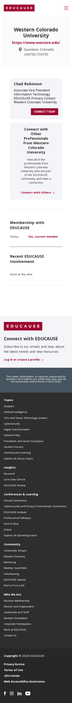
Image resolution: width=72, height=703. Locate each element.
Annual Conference (15, 501)
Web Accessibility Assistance (24, 681)
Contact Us (10, 636)
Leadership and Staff (16, 612)
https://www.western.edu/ (36, 43)
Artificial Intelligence (15, 412)
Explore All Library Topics (18, 459)
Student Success (13, 447)
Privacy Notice (14, 664)
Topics (8, 400)
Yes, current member (43, 237)
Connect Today (44, 111)
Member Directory (14, 557)
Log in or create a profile (22, 360)
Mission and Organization (19, 607)
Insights (10, 467)
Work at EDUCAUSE (15, 630)
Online (8, 530)
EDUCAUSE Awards (15, 580)
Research (9, 474)
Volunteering (11, 574)
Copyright (11, 656)
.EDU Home (12, 676)
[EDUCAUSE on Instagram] (12, 693)
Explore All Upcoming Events (20, 536)
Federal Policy (12, 435)
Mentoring (10, 562)
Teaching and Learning (17, 453)
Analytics (9, 406)
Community (12, 544)
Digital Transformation (17, 430)
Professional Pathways (17, 518)
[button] (66, 8)
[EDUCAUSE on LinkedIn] (19, 693)
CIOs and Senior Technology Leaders (25, 418)
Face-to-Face (11, 524)
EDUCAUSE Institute (15, 512)
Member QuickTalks (15, 568)
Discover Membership (17, 601)
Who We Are (12, 594)
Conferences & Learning (21, 494)
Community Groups (15, 551)
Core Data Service (14, 480)
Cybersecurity (12, 424)
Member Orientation (16, 618)
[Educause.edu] (23, 326)
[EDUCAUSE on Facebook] (5, 693)
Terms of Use (13, 670)
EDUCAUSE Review (15, 486)
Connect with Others (36, 193)
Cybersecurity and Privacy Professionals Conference (35, 506)
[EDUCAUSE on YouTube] (28, 693)
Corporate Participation (17, 624)
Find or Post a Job (14, 586)
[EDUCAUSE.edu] (19, 8)
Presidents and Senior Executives (24, 441)
